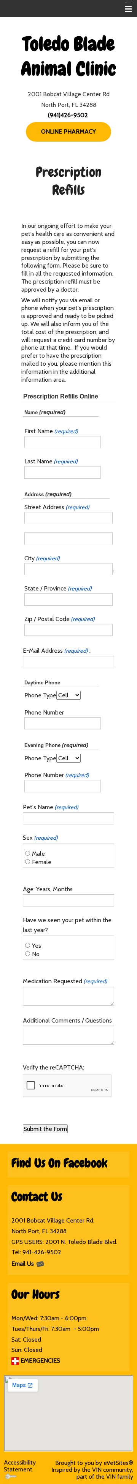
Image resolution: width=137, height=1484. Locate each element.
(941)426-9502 (68, 115)
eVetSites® (118, 1462)
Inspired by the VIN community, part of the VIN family (92, 1473)
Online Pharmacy (68, 131)
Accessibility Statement (20, 1466)
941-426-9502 (41, 1252)
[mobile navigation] (124, 9)
